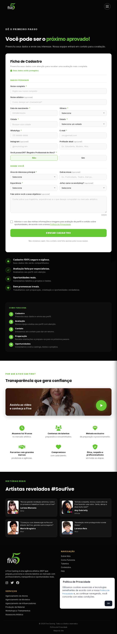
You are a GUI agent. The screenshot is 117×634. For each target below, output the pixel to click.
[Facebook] (17, 583)
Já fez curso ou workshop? (76, 183)
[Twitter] (12, 583)
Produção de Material (15, 607)
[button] (58, 402)
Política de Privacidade (60, 224)
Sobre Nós (66, 556)
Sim (83, 158)
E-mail (63, 130)
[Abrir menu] (107, 6)
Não (34, 158)
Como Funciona (68, 560)
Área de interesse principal (23, 172)
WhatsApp (16, 130)
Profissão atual (71, 141)
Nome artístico (21, 97)
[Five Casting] (13, 6)
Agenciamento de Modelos (17, 599)
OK (108, 603)
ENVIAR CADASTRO (58, 232)
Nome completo (18, 86)
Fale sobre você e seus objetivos (30, 194)
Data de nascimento (20, 108)
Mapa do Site (58, 631)
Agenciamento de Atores (16, 596)
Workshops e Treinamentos (17, 611)
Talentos (65, 564)
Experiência (16, 183)
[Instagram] (6, 583)
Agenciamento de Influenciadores (20, 603)
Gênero (64, 108)
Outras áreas (70, 172)
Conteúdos (66, 567)
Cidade (14, 119)
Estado (64, 119)
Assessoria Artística (14, 614)
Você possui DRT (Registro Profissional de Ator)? (33, 152)
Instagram (19, 141)
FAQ (63, 571)
